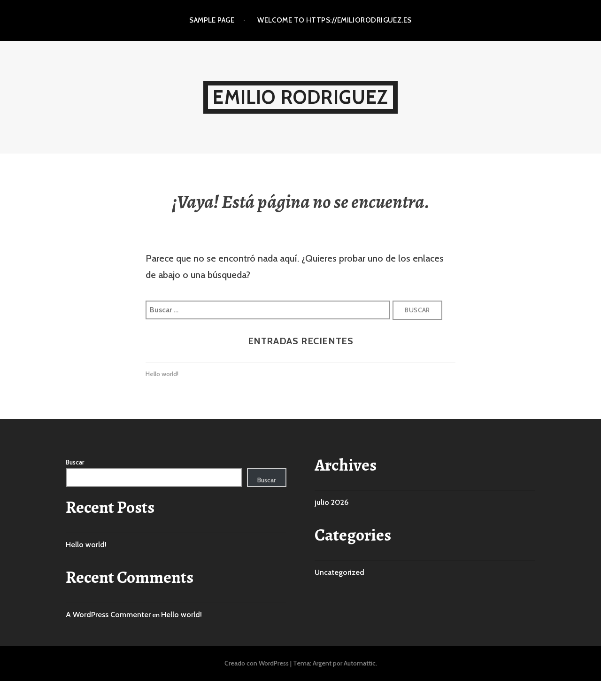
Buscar (75, 462)
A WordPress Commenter (108, 614)
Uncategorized (339, 572)
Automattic (360, 663)
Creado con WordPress (256, 663)
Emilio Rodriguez (300, 96)
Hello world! (162, 374)
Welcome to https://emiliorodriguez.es (334, 20)
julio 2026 (331, 502)
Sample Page (211, 20)
